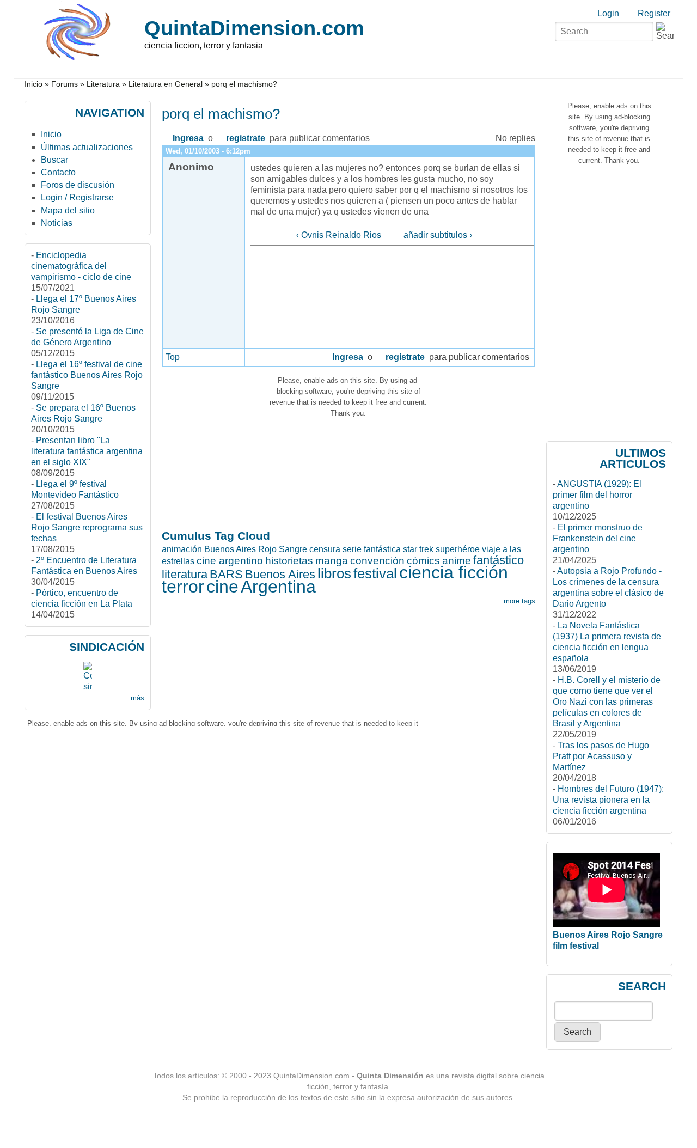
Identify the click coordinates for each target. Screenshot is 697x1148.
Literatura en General (166, 84)
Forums (64, 84)
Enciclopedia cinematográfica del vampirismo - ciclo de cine (81, 266)
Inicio (33, 84)
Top (173, 357)
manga (331, 560)
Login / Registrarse (77, 197)
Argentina (278, 586)
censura (324, 549)
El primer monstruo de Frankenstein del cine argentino (598, 538)
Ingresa (188, 138)
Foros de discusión (77, 185)
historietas (289, 560)
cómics (423, 560)
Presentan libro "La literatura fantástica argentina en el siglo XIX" (87, 451)
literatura (184, 574)
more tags (519, 601)
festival (375, 573)
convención (377, 560)
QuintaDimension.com (254, 28)
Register (654, 13)
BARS (226, 574)
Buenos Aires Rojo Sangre (255, 549)
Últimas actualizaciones (87, 147)
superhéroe (458, 549)
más (137, 698)
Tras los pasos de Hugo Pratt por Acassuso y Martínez (601, 756)
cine (222, 586)
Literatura (103, 84)
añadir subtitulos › (437, 235)
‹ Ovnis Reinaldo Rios (338, 235)
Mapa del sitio (68, 210)
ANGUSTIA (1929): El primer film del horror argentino (597, 494)
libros (334, 573)
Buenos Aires (280, 574)
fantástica (382, 549)
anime (456, 560)
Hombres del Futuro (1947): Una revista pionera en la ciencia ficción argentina (608, 799)
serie (352, 549)
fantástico (498, 560)
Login (608, 13)
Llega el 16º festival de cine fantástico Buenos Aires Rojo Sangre (87, 374)
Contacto (58, 172)
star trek (418, 549)
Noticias (56, 223)
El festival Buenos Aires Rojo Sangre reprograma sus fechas (87, 527)
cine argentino (230, 560)
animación (182, 549)
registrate (245, 138)
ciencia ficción (453, 572)
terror (183, 586)
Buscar (54, 159)
